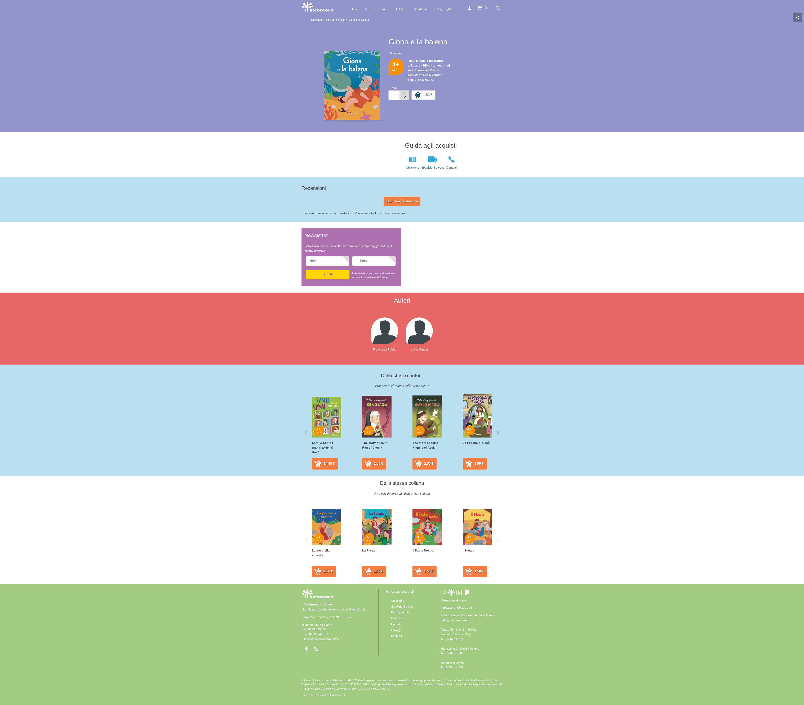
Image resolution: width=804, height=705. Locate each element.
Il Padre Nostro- (423, 550)
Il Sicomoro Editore (317, 604)
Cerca (497, 7)
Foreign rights (443, 9)
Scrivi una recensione (402, 201)
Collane (400, 9)
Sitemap (396, 635)
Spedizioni (421, 9)
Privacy (383, 277)
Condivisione (797, 17)
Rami (382, 9)
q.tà (394, 88)
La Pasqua (369, 550)
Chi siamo (412, 167)
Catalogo (397, 618)
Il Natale (468, 550)
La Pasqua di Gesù (476, 442)
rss (316, 649)
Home (355, 9)
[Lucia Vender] (422, 330)
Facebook (306, 649)
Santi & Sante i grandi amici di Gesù (322, 447)
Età (367, 9)
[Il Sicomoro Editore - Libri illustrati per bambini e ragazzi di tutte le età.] (318, 6)
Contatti (451, 167)
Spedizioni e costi (432, 167)
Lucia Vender (419, 349)
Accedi (469, 7)
